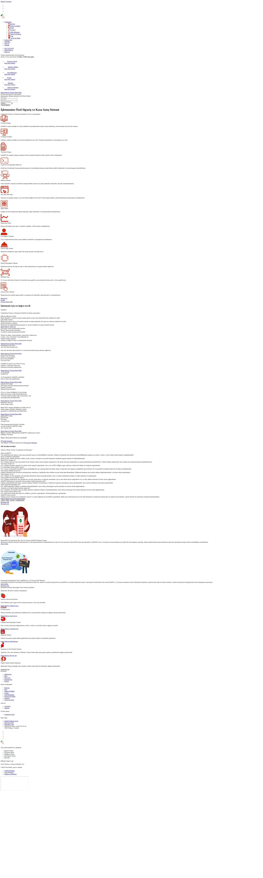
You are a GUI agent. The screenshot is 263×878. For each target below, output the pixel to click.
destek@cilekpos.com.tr (11, 721)
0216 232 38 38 (9, 723)
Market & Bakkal (9, 691)
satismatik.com (5, 669)
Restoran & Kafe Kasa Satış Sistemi (10, 62)
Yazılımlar (7, 706)
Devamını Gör (5, 502)
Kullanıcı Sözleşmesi (10, 774)
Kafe (5, 689)
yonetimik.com (14, 629)
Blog (7, 500)
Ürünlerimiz (8, 22)
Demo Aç (7, 52)
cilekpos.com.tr (14, 606)
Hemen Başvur (8, 50)
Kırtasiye (7, 698)
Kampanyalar (8, 40)
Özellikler (7, 41)
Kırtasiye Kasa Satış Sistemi (9, 83)
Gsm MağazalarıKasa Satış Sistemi (10, 73)
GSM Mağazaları (9, 695)
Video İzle (13, 326)
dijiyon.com (13, 655)
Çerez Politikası (9, 772)
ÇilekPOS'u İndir (9, 714)
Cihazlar (6, 45)
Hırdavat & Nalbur (9, 696)
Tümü (3, 500)
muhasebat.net (14, 641)
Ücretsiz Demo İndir (16, 92)
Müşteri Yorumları (6, 1)
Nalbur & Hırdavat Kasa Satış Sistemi (11, 88)
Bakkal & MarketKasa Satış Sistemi (11, 68)
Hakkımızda (7, 674)
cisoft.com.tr (13, 616)
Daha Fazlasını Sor (6, 498)
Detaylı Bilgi (4, 544)
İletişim (6, 681)
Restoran (6, 688)
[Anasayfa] (9, 18)
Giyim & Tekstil (9, 700)
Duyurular (7, 678)
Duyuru (13, 500)
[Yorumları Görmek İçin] (6, 441)
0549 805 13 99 (9, 724)
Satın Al (6, 43)
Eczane (6, 693)
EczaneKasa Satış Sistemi (9, 78)
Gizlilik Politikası (9, 770)
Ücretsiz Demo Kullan (18, 498)
